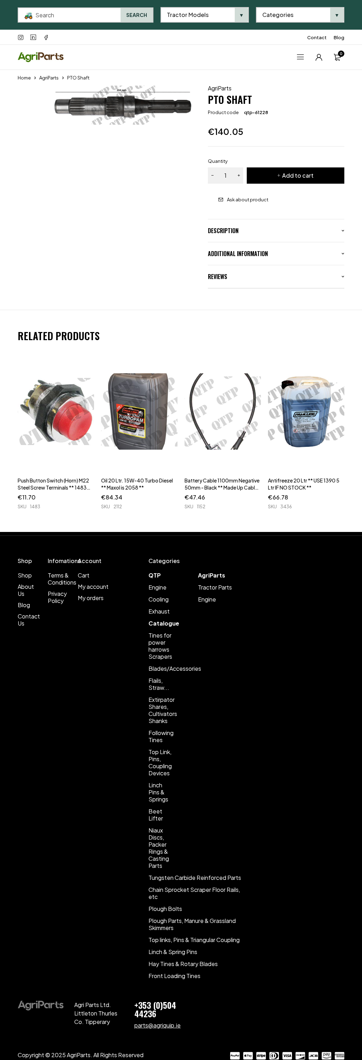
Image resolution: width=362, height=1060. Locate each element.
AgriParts (49, 78)
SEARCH (136, 15)
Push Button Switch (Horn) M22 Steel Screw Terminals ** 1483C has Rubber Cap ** (54, 487)
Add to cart (298, 175)
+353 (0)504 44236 (155, 1009)
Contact (317, 37)
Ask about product (247, 199)
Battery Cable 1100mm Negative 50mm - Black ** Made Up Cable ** (222, 487)
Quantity (218, 161)
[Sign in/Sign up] (319, 57)
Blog (339, 37)
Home (24, 78)
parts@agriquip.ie (157, 1025)
